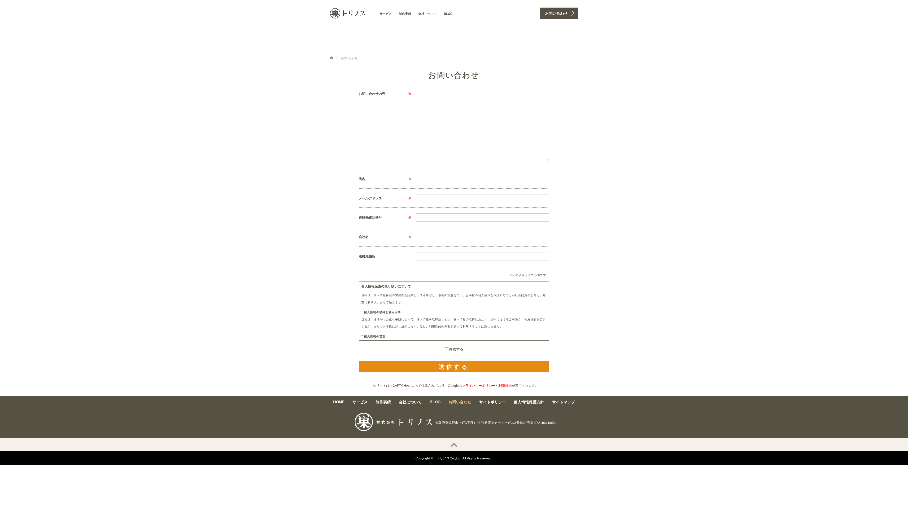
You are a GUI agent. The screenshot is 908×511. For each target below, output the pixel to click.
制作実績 (405, 14)
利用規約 (505, 386)
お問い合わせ (460, 402)
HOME (339, 402)
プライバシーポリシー (478, 386)
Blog (448, 14)
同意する (456, 349)
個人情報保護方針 (529, 402)
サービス (386, 14)
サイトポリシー (492, 402)
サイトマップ (563, 402)
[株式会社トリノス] (347, 13)
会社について (427, 14)
